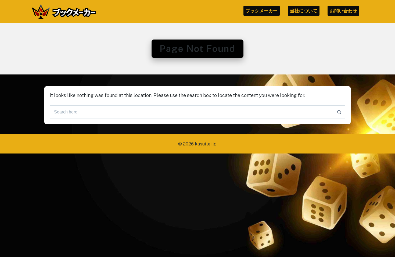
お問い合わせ (343, 10)
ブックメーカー (262, 10)
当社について (303, 10)
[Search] (339, 112)
